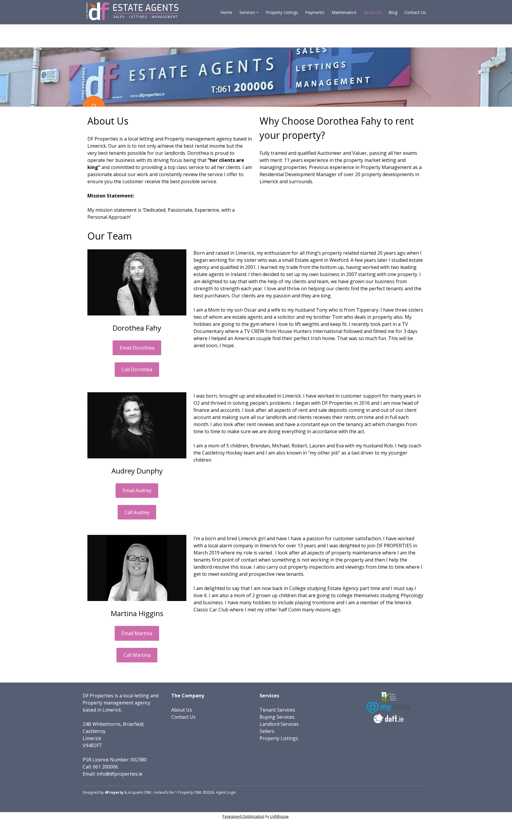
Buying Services (277, 717)
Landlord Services (279, 724)
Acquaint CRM (139, 792)
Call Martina (137, 655)
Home (226, 12)
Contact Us (415, 12)
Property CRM (189, 792)
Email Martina (136, 633)
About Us (372, 12)
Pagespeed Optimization (243, 816)
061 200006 (105, 766)
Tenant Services (277, 710)
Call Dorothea (136, 369)
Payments (314, 12)
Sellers (267, 731)
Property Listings (282, 12)
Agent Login (226, 792)
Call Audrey (136, 512)
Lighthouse (279, 816)
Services (247, 12)
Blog (392, 12)
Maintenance (344, 12)
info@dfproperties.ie (120, 774)
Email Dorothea (137, 348)
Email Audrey (137, 490)
